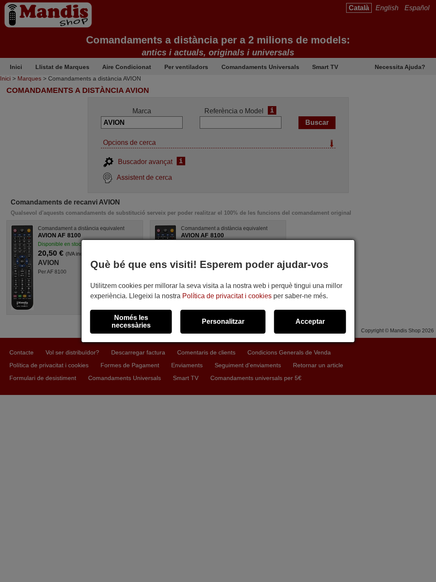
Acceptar (310, 321)
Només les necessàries (131, 321)
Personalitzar (223, 321)
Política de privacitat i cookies (227, 296)
